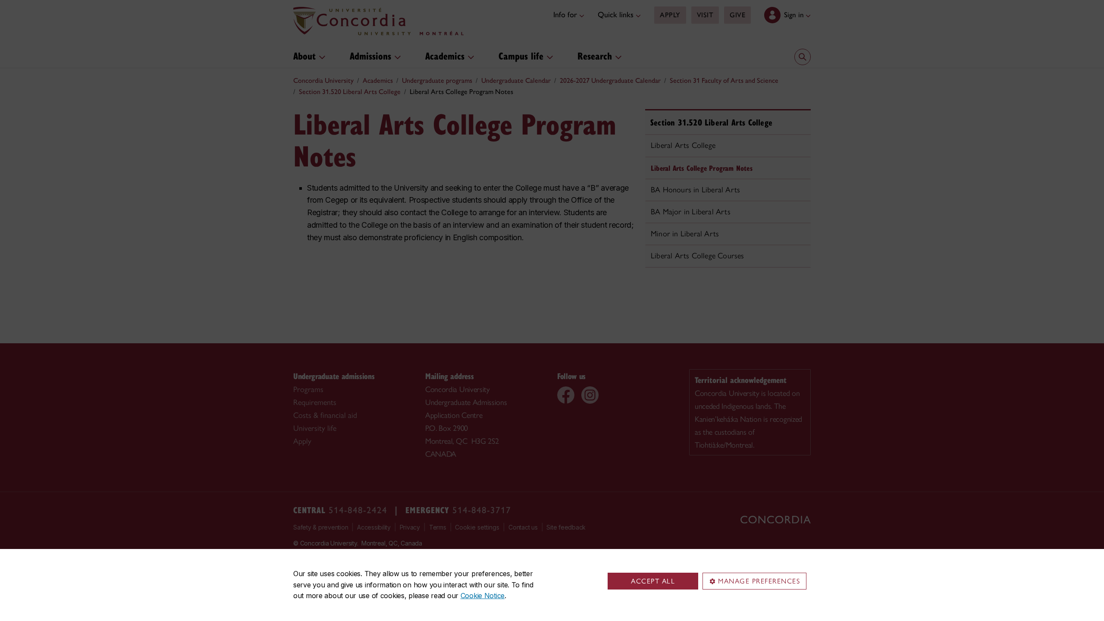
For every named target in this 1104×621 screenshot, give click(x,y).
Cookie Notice (483, 595)
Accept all (653, 581)
